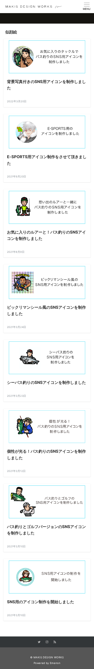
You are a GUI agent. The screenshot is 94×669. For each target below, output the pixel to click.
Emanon (55, 663)
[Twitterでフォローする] (39, 642)
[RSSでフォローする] (55, 642)
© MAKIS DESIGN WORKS (47, 657)
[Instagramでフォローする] (47, 642)
